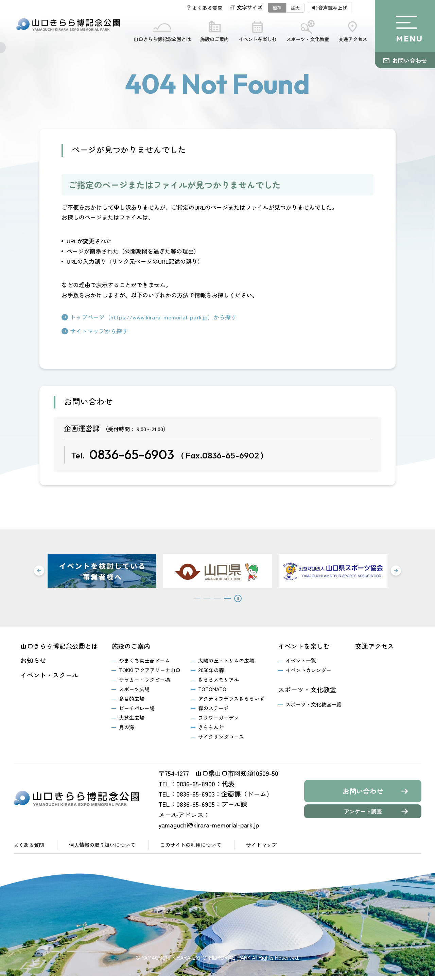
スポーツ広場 (134, 689)
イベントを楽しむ (258, 38)
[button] (39, 570)
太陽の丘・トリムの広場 (226, 660)
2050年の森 (211, 670)
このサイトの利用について (190, 844)
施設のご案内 (214, 38)
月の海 (126, 727)
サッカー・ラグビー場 (144, 679)
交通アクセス (352, 38)
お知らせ (33, 660)
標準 (277, 7)
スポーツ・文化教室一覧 (313, 704)
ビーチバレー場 (137, 708)
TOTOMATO (212, 689)
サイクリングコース (221, 736)
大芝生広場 (131, 717)
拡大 (295, 7)
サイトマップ (261, 844)
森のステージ (213, 708)
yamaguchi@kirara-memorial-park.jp (208, 824)
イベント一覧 (300, 660)
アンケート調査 (363, 811)
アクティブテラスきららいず (231, 698)
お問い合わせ (409, 60)
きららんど (211, 727)
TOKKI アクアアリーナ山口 (149, 670)
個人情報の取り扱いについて (102, 844)
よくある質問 (29, 844)
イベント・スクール (49, 674)
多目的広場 (131, 698)
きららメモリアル (218, 679)
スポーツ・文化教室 (307, 38)
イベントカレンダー (308, 670)
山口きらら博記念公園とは (162, 38)
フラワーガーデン (218, 717)
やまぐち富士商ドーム (144, 660)
